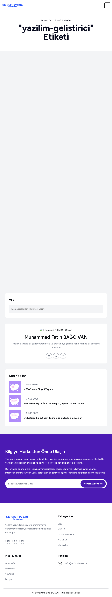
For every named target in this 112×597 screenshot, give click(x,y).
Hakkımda (10, 568)
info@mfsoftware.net (76, 563)
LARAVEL (63, 545)
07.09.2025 (31, 399)
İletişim (8, 579)
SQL (60, 523)
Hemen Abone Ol (93, 483)
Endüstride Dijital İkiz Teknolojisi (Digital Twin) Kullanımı (54, 403)
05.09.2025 (31, 413)
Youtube (9, 573)
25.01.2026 (31, 384)
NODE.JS (63, 539)
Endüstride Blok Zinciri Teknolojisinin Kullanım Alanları (53, 418)
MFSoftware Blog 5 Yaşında (39, 389)
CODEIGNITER (66, 534)
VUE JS (61, 529)
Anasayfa (46, 20)
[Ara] (101, 5)
